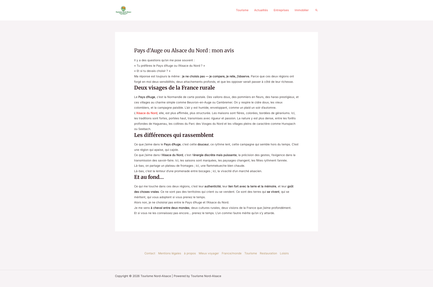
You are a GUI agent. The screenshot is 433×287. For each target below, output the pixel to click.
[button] (316, 10)
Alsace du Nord (146, 113)
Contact (149, 253)
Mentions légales (169, 253)
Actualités (261, 10)
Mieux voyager (209, 253)
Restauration (268, 253)
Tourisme (242, 10)
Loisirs (284, 253)
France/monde (232, 253)
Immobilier (302, 10)
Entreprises (281, 10)
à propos (190, 253)
